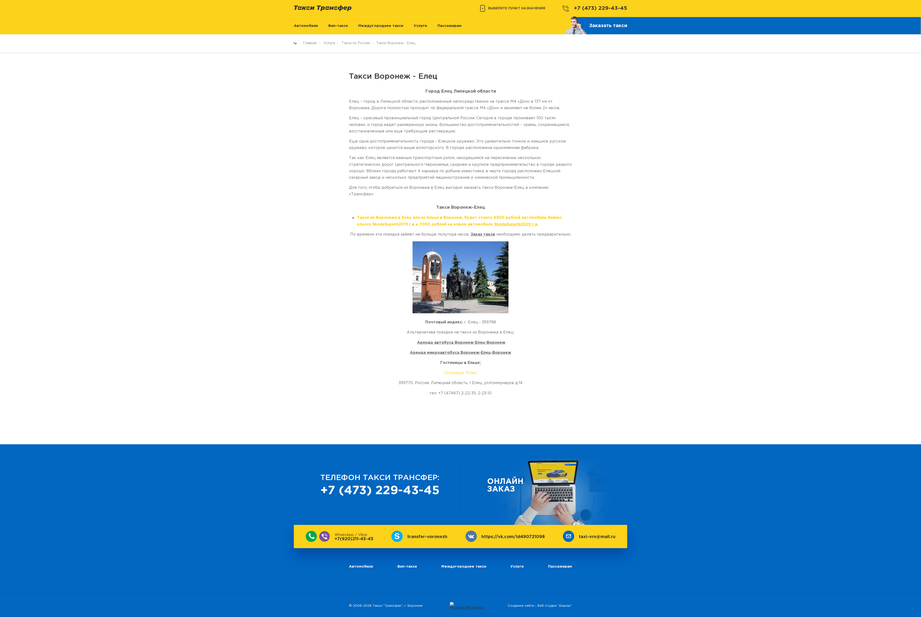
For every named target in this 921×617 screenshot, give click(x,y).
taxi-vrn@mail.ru (597, 537)
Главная (310, 43)
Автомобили (306, 25)
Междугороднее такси (380, 25)
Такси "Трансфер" (387, 606)
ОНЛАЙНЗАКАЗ (505, 485)
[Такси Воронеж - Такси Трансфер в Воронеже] (323, 8)
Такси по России (356, 43)
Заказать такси (608, 26)
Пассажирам (449, 25)
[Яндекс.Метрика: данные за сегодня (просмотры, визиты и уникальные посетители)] (466, 606)
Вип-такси (338, 25)
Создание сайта (521, 606)
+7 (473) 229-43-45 (600, 8)
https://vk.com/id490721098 (513, 537)
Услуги (420, 25)
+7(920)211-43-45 (354, 537)
